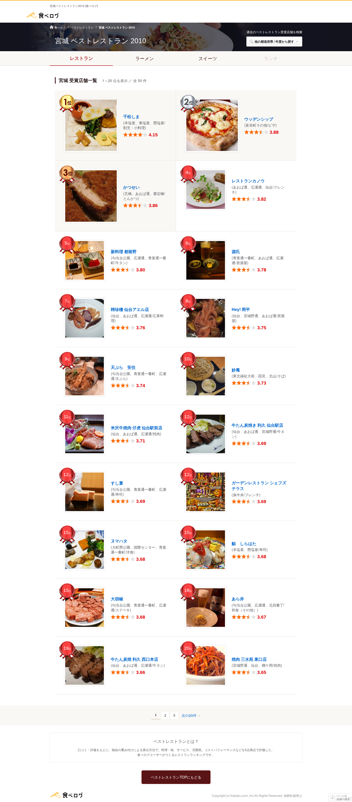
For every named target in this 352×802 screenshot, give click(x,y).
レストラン (81, 58)
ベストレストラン (82, 27)
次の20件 (189, 715)
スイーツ (207, 58)
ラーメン (144, 58)
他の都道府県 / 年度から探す (274, 41)
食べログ (42, 15)
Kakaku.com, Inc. (242, 795)
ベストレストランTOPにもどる (176, 777)
